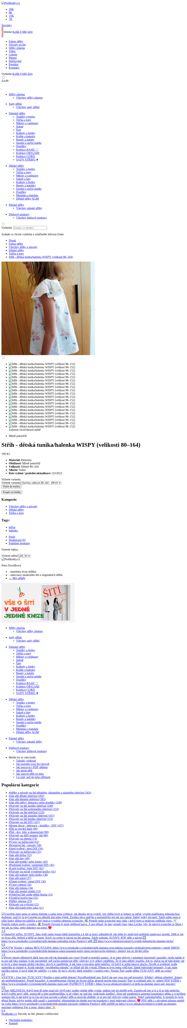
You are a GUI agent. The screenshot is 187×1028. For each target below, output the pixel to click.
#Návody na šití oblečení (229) (26, 812)
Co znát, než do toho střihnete (33, 777)
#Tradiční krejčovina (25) (23, 897)
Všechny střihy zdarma (29, 97)
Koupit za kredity (12, 492)
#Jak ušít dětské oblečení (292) (26, 795)
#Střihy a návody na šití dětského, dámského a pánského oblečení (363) (50, 792)
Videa (12, 51)
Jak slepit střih (24, 770)
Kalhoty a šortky (25, 133)
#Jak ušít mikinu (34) (21, 888)
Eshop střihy (16, 41)
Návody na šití (17, 44)
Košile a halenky (25, 136)
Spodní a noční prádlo (28, 142)
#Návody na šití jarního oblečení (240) (31, 805)
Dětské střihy (16, 165)
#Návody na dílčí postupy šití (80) (28, 835)
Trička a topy (23, 119)
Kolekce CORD (25, 156)
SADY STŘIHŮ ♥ (27, 159)
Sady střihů (15, 103)
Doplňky (21, 146)
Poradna (13, 64)
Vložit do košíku (11, 486)
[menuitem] (12, 240)
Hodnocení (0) (17, 540)
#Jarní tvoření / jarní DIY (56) (26, 848)
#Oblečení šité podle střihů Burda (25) (31, 894)
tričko (12, 527)
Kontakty (14, 67)
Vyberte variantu (10, 479)
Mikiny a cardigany (27, 123)
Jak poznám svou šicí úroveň (32, 764)
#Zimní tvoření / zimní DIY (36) (27, 881)
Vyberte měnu (9, 555)
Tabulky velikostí (26, 760)
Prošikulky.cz (9, 1013)
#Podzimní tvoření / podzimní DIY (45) (31, 865)
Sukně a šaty (23, 178)
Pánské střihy (16, 204)
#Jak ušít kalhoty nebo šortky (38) (28, 874)
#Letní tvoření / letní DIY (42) (26, 868)
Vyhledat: (6, 227)
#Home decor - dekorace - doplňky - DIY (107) (36, 825)
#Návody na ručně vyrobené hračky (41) (32, 871)
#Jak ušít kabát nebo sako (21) (26, 907)
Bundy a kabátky (26, 185)
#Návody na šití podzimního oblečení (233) (34, 809)
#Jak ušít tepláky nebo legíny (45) (28, 861)
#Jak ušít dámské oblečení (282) (27, 799)
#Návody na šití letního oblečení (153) (31, 819)
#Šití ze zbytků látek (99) (23, 828)
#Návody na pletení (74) (23, 838)
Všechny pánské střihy (29, 208)
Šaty (18, 129)
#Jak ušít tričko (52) (20, 855)
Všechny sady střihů (27, 107)
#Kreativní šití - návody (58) (25, 845)
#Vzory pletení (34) (20, 884)
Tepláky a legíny (25, 116)
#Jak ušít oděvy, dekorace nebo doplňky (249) (35, 802)
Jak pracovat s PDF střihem (32, 767)
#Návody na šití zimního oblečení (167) (31, 815)
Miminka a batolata (27, 195)
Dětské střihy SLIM (27, 198)
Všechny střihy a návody (23, 506)
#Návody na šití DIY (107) (24, 822)
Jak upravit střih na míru (30, 773)
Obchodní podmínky (21, 1020)
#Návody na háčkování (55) (25, 851)
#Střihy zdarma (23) (20, 901)
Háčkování (15, 61)
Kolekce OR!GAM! (27, 153)
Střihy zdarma (17, 48)
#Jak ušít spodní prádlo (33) (25, 891)
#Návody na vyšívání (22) (24, 904)
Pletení (13, 57)
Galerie (13, 54)
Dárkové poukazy (19, 214)
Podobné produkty (19, 543)
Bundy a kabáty (25, 139)
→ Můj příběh (17, 578)
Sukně (19, 126)
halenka (13, 530)
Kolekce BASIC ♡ (27, 149)
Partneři (13, 1023)
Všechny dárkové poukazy (31, 217)
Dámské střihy (17, 113)
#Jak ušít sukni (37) (20, 878)
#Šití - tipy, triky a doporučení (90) (29, 832)
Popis (12, 536)
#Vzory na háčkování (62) (24, 842)
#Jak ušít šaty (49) (19, 858)
